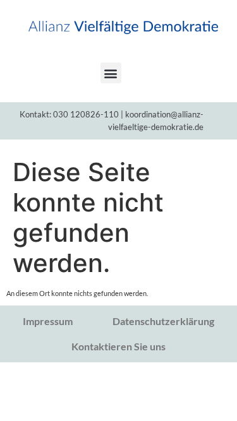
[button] (110, 72)
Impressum (48, 321)
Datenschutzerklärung (163, 321)
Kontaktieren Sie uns (118, 346)
